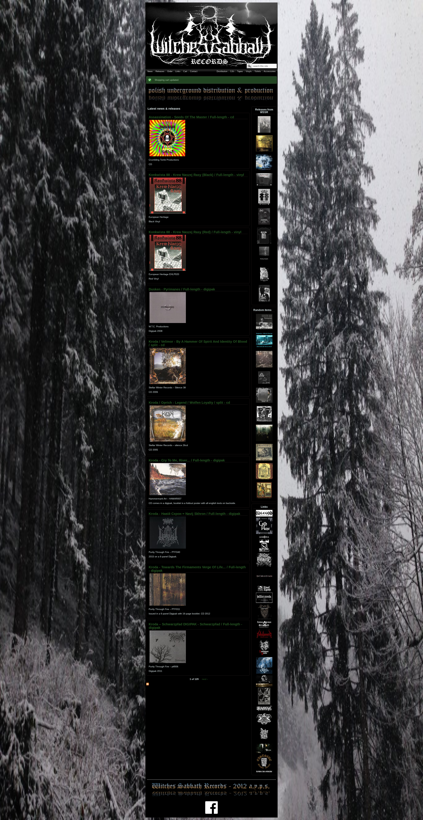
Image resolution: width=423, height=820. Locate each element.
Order (170, 71)
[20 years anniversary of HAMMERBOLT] (264, 704)
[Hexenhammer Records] (264, 655)
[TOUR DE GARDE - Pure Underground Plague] (264, 772)
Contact (193, 71)
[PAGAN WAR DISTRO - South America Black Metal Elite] (264, 619)
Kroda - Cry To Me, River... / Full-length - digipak (187, 460)
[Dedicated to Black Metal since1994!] (264, 710)
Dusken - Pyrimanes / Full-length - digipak (182, 289)
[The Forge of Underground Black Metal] (264, 686)
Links (177, 71)
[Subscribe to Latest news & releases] (147, 684)
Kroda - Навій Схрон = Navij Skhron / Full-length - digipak (194, 514)
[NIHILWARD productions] (264, 638)
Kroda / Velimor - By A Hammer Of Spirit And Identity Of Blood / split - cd (198, 343)
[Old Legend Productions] (264, 516)
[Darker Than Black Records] (264, 742)
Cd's (232, 71)
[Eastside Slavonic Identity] (264, 768)
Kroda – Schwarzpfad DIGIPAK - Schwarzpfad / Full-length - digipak (195, 625)
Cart (185, 71)
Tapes (240, 71)
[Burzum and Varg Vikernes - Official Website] (264, 752)
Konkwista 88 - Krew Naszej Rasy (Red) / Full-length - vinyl (195, 232)
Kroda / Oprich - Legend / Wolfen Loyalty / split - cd (189, 402)
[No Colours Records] (264, 584)
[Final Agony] (264, 591)
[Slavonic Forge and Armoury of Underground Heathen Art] (264, 682)
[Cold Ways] (264, 533)
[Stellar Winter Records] (264, 673)
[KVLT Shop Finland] (264, 724)
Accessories (270, 71)
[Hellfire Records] (264, 602)
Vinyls (249, 71)
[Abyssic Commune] (264, 566)
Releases (159, 71)
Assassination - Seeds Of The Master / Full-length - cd (191, 117)
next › (205, 679)
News (150, 71)
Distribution (222, 71)
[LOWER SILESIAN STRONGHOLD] (264, 627)
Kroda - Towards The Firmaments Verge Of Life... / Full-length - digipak (197, 568)
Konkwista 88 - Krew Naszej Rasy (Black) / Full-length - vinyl (196, 175)
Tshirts (257, 71)
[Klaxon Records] (264, 551)
